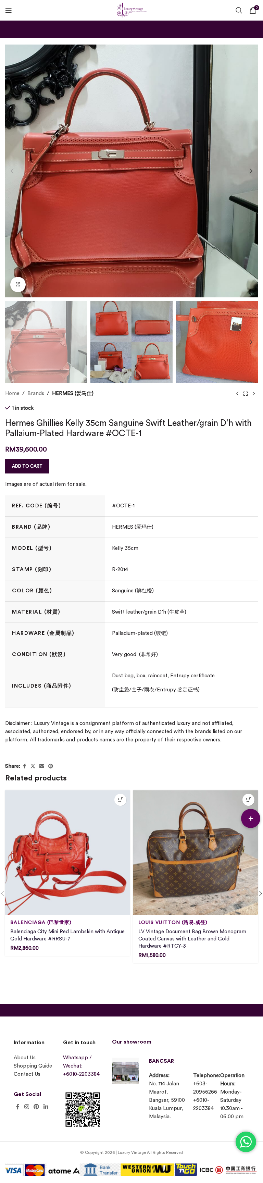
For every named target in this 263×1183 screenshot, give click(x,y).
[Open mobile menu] (8, 10)
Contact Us (27, 1074)
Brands (35, 393)
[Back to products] (245, 394)
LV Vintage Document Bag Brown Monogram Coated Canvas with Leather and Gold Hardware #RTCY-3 (192, 939)
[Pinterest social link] (50, 766)
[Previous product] (237, 394)
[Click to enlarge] (18, 284)
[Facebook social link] (24, 766)
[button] (12, 171)
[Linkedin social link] (46, 1106)
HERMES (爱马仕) (72, 393)
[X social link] (32, 766)
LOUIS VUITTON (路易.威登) (173, 922)
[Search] (239, 10)
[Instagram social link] (26, 1106)
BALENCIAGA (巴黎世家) (41, 922)
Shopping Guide (33, 1066)
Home (12, 393)
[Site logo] (131, 9)
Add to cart (27, 466)
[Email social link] (41, 766)
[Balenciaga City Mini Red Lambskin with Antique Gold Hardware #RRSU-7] (67, 852)
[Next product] (254, 394)
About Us (25, 1057)
